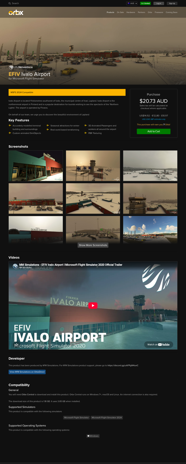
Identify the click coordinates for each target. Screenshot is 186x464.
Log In (159, 3)
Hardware (130, 12)
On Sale (120, 12)
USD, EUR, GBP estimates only (153, 119)
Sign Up (172, 3)
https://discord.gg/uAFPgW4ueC (123, 365)
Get (145, 3)
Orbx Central (28, 394)
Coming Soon (171, 12)
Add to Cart (153, 131)
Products (110, 12)
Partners (141, 12)
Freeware (159, 12)
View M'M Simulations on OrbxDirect (27, 372)
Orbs (150, 12)
